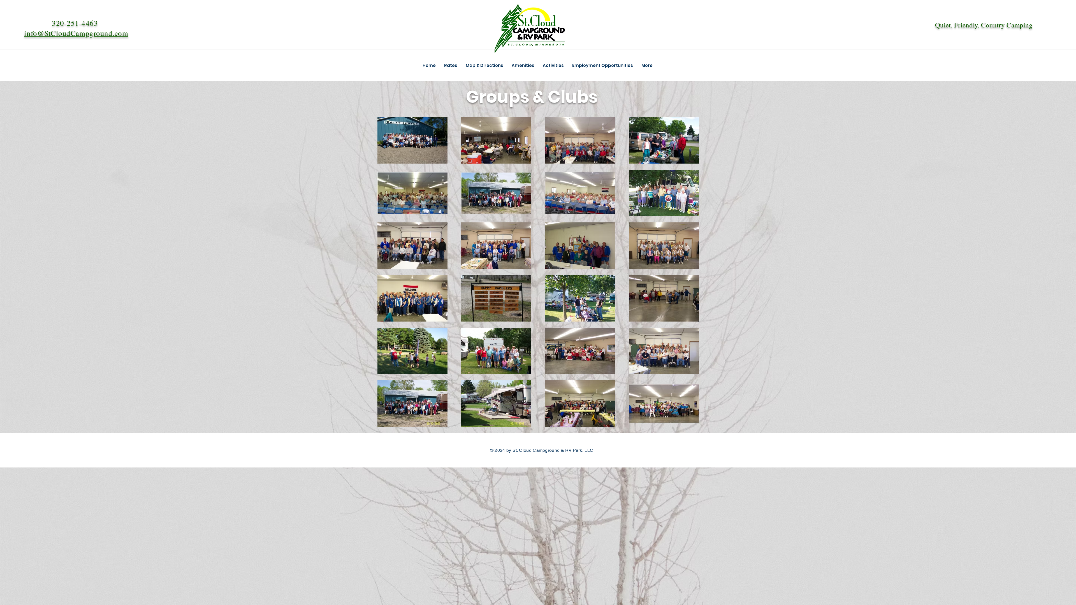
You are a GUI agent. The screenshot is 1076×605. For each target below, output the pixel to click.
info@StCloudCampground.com (76, 33)
